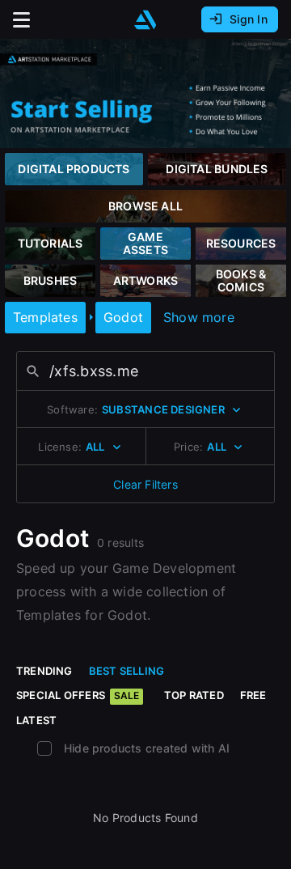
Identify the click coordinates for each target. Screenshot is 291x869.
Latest (36, 720)
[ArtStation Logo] (145, 20)
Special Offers (77, 695)
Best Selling (127, 670)
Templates (45, 317)
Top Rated (194, 695)
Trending (44, 670)
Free (253, 695)
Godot (123, 317)
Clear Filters (145, 484)
